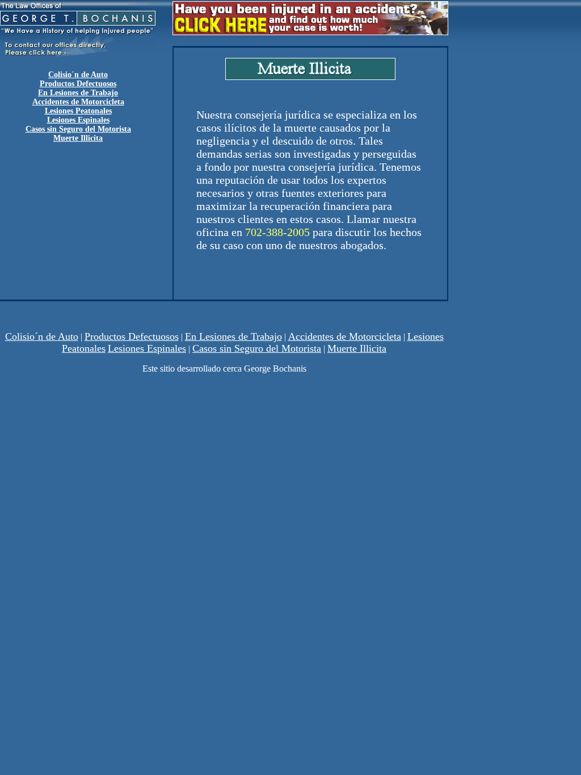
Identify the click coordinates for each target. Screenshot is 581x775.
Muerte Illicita (356, 348)
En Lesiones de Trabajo (78, 93)
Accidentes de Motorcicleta (78, 102)
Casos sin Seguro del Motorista (256, 348)
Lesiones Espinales (147, 348)
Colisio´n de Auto (41, 336)
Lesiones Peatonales (78, 111)
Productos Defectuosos (78, 83)
